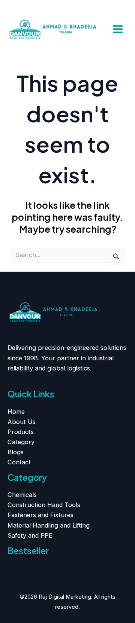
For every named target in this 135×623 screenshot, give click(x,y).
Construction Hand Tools (44, 505)
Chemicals (22, 494)
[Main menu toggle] (118, 29)
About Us (22, 421)
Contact (19, 462)
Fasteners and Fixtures (41, 515)
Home (16, 411)
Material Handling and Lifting (49, 525)
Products (21, 432)
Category (21, 442)
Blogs (16, 452)
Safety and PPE (30, 535)
